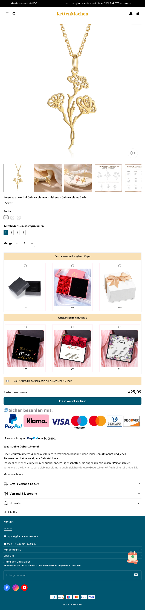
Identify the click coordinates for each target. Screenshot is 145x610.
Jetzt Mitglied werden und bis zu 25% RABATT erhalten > (98, 3)
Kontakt (8, 528)
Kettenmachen (76, 604)
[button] (7, 13)
